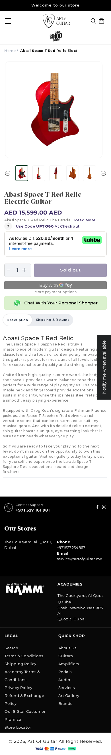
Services (66, 687)
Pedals (65, 671)
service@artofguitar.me (79, 559)
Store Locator (18, 727)
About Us (67, 648)
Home (10, 50)
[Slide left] (7, 173)
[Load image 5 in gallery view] (89, 173)
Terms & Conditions (24, 656)
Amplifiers (68, 663)
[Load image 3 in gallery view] (55, 173)
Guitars (65, 656)
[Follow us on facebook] (104, 508)
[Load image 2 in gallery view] (38, 173)
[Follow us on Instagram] (97, 508)
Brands (65, 703)
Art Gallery (69, 695)
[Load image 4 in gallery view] (72, 173)
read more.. (86, 220)
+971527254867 (71, 547)
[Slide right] (103, 173)
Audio (64, 679)
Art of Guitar (42, 741)
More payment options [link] (55, 292)
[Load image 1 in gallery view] (21, 173)
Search (11, 648)
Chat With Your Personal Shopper (61, 303)
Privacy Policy (18, 687)
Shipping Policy (20, 663)
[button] (93, 21)
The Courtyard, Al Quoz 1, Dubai (28, 545)
